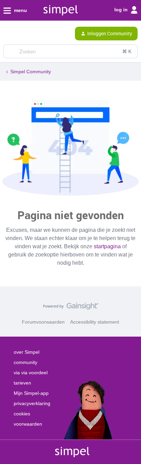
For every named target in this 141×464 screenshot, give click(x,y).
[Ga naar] (11, 51)
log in (121, 9)
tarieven (22, 383)
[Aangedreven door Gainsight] (70, 308)
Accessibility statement (94, 322)
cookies (22, 413)
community (25, 362)
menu (20, 10)
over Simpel (26, 352)
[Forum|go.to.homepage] (35, 33)
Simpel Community (30, 71)
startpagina (107, 246)
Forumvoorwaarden (43, 322)
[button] (7, 35)
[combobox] (70, 51)
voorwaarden (28, 424)
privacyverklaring (32, 403)
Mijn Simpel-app (31, 393)
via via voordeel (31, 372)
